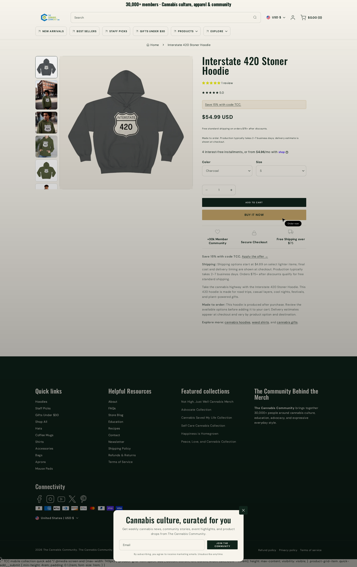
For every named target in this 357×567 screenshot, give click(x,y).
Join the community (222, 545)
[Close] (243, 510)
